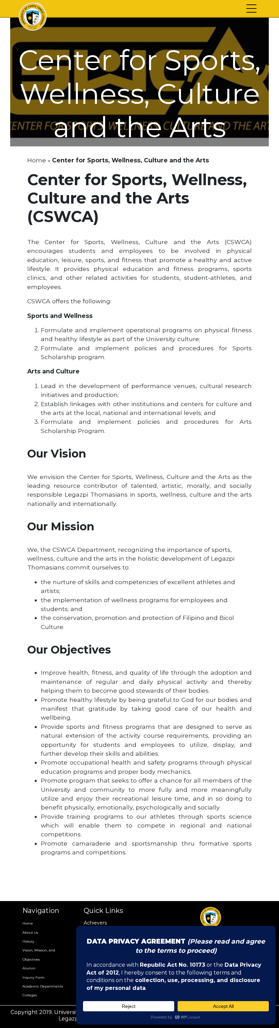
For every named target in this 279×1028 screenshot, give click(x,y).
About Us (30, 932)
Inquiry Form (33, 977)
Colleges (29, 995)
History (28, 941)
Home (36, 160)
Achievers (95, 923)
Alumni (28, 968)
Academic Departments (42, 986)
